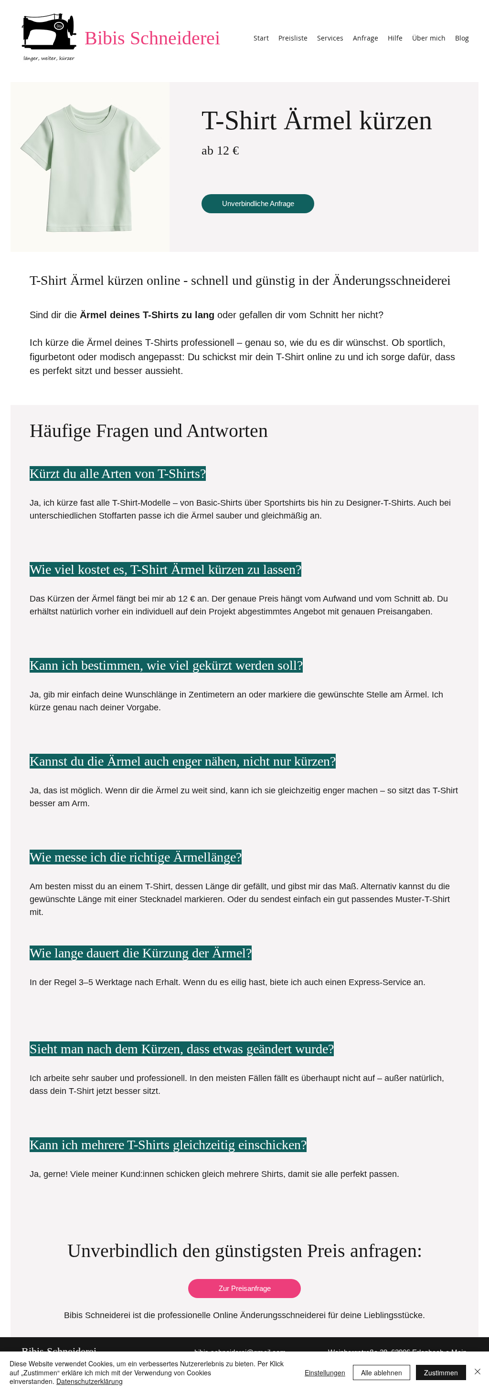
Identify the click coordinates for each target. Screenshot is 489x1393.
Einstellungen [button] (325, 1372)
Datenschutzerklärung (89, 1381)
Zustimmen (441, 1372)
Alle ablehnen (381, 1372)
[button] (330, 38)
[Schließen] (477, 1372)
